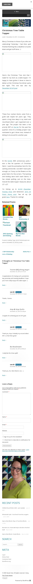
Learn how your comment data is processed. (15, 450)
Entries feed (5, 557)
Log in (3, 555)
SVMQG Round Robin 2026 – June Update (13, 508)
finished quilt (23, 240)
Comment (5, 392)
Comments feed (6, 559)
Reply (3, 285)
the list (16, 127)
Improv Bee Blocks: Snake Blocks (11, 534)
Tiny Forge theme (7, 575)
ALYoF (17, 240)
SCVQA (10, 161)
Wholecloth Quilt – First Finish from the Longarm (15, 514)
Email (4, 424)
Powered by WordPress (22, 580)
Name (4, 417)
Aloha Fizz (27, 251)
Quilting (10, 240)
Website (4, 431)
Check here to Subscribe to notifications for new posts (16, 441)
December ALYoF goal (9, 88)
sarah (4, 37)
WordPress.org (6, 561)
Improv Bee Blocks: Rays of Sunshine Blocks (14, 521)
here (8, 197)
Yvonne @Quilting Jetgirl (19, 270)
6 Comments (21, 37)
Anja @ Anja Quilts (17, 309)
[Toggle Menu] (28, 15)
